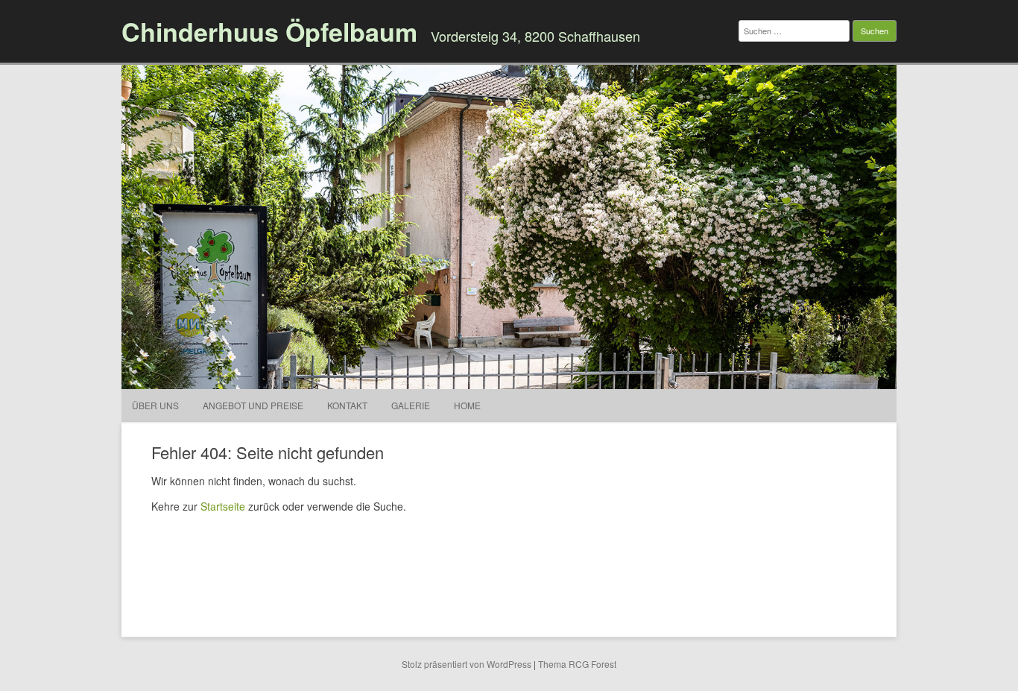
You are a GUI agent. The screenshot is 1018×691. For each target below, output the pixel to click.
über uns (155, 405)
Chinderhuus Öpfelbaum (269, 31)
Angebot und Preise (253, 405)
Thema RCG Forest (577, 663)
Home (467, 405)
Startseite (222, 506)
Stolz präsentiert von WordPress (466, 663)
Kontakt (347, 405)
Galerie (410, 405)
